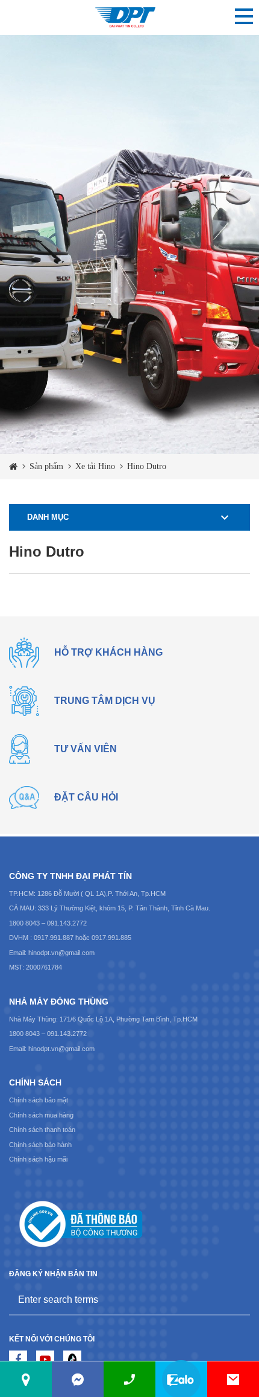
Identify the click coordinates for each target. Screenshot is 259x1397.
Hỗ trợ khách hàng (108, 652)
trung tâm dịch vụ (104, 700)
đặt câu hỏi (86, 797)
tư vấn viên (85, 749)
